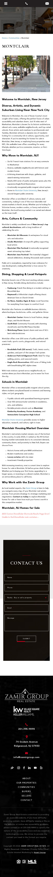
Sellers (27, 796)
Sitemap (25, 849)
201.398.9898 (26, 729)
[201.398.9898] (26, 3)
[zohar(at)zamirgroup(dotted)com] (47, 4)
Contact (26, 800)
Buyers (26, 791)
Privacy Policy (37, 849)
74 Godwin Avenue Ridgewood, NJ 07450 (27, 744)
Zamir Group (31, 488)
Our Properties (26, 783)
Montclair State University (26, 190)
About (26, 778)
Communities (26, 787)
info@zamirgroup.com (26, 757)
